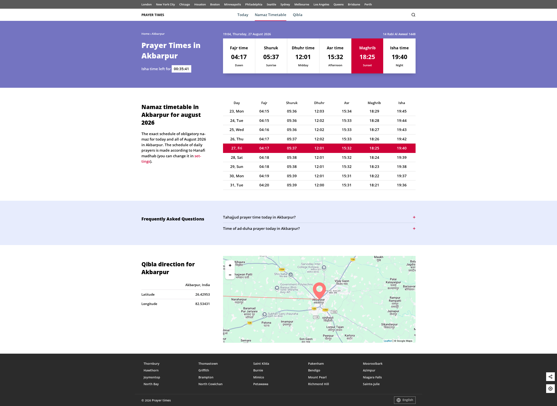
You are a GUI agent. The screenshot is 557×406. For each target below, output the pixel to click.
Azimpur (369, 370)
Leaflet (388, 340)
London (146, 4)
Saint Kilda (261, 363)
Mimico (258, 377)
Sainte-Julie (371, 384)
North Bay (151, 384)
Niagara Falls (372, 377)
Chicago (184, 4)
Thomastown (208, 363)
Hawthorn (151, 370)
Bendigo (314, 370)
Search (413, 15)
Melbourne (301, 4)
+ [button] (230, 265)
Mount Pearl (317, 377)
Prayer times (152, 15)
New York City (165, 4)
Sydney (285, 4)
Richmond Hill (318, 384)
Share (550, 376)
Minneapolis (232, 4)
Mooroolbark (373, 363)
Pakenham (316, 363)
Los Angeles (321, 4)
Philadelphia (253, 4)
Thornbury (151, 363)
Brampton (205, 377)
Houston (200, 4)
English (408, 400)
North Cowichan (210, 384)
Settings (550, 388)
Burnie (258, 370)
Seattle (271, 4)
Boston (215, 4)
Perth (368, 4)
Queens (339, 4)
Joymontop (152, 377)
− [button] (230, 274)
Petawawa (260, 384)
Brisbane (354, 4)
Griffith (203, 370)
